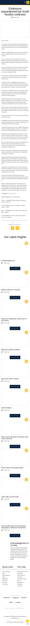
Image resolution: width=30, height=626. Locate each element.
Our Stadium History (21, 578)
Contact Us (19, 586)
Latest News (20, 573)
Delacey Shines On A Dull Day (10, 289)
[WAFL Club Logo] (4, 3)
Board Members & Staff (22, 571)
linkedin (23, 597)
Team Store (4, 580)
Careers (19, 580)
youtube (18, 602)
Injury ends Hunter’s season (10, 379)
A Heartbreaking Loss (8, 260)
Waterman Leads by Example (10, 349)
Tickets (3, 577)
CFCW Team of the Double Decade (12, 468)
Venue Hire (4, 582)
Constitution (19, 584)
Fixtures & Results (6, 571)
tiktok (11, 602)
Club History (20, 577)
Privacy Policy (5, 584)
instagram (15, 597)
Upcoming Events (6, 575)
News (3, 573)
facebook (7, 597)
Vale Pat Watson (6, 408)
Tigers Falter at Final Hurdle (9, 497)
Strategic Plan (20, 582)
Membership (5, 578)
